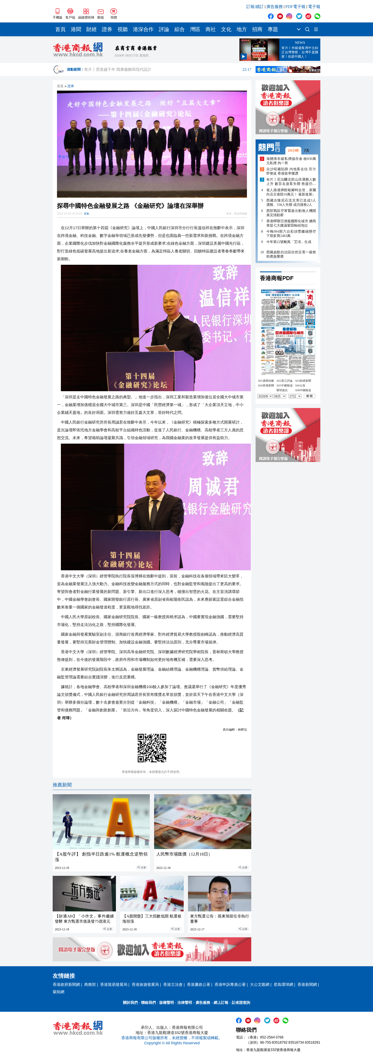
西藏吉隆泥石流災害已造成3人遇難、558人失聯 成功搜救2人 (291, 202)
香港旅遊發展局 (145, 984)
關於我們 (130, 1003)
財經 (91, 29)
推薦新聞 (62, 785)
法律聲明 (184, 1003)
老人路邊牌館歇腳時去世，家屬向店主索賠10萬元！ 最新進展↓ (291, 192)
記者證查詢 (241, 1003)
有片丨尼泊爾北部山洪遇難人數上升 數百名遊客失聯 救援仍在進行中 (291, 182)
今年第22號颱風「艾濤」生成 (288, 242)
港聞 (76, 29)
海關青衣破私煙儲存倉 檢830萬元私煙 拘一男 (291, 161)
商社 (210, 29)
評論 (164, 29)
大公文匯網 (259, 984)
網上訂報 (221, 1003)
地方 (242, 29)
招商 (257, 29)
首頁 (60, 29)
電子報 (314, 6)
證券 (107, 29)
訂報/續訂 (255, 6)
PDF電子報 (295, 6)
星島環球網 (283, 984)
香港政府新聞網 (66, 984)
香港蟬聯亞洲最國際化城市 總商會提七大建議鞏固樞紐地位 (291, 223)
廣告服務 (274, 6)
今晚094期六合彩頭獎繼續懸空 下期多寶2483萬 (291, 234)
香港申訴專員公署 (230, 984)
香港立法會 (173, 984)
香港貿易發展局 (113, 984)
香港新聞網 (307, 984)
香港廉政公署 (198, 984)
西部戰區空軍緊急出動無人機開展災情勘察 (291, 213)
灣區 (195, 29)
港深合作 (143, 29)
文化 (226, 29)
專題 (273, 29)
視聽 (122, 29)
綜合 (179, 29)
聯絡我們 (148, 1003)
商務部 (90, 984)
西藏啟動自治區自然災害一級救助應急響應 (291, 254)
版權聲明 (166, 1003)
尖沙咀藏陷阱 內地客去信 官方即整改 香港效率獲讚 (291, 171)
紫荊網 (58, 992)
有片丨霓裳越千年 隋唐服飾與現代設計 (167, 69)
